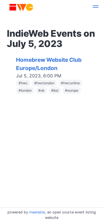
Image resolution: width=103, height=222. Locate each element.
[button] (95, 7)
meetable (37, 212)
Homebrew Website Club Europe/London (49, 63)
